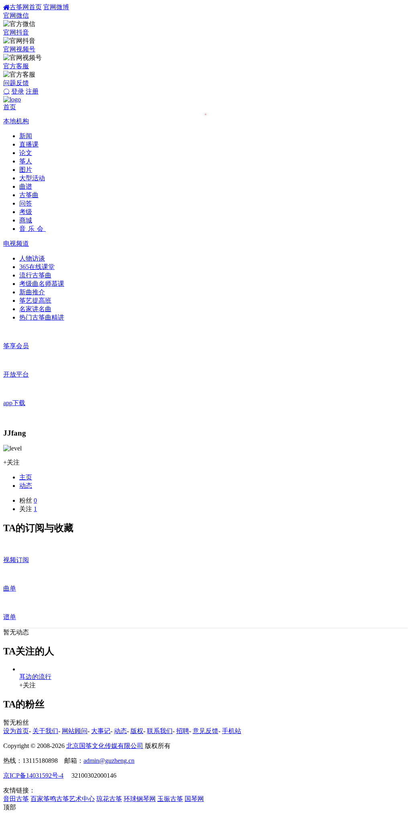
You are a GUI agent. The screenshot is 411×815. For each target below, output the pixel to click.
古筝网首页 (26, 7)
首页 (9, 107)
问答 (25, 203)
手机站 (231, 730)
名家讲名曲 (35, 309)
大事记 (100, 730)
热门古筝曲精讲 (41, 317)
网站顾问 (74, 730)
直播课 (29, 144)
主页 (25, 477)
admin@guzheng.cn (108, 760)
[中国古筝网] (12, 99)
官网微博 (56, 7)
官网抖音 (16, 32)
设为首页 (16, 730)
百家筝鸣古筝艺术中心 (63, 798)
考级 (25, 211)
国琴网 (194, 798)
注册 (32, 91)
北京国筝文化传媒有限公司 (104, 745)
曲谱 (25, 186)
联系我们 (160, 730)
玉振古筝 (170, 798)
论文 (25, 152)
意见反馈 (205, 730)
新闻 (25, 135)
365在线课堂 (37, 266)
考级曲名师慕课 (41, 283)
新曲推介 (32, 292)
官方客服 (16, 66)
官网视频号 (19, 49)
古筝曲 (29, 195)
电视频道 (16, 243)
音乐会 (32, 228)
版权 (136, 730)
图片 (25, 169)
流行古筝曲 (35, 275)
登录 (17, 91)
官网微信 (16, 15)
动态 (25, 485)
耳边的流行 (35, 676)
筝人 (25, 161)
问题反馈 (16, 82)
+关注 (11, 462)
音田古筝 (16, 798)
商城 (25, 220)
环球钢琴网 (140, 798)
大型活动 (32, 178)
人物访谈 (32, 258)
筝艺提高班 (35, 300)
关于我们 (45, 730)
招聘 (182, 730)
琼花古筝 (109, 798)
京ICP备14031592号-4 (33, 775)
